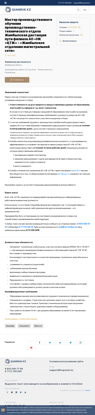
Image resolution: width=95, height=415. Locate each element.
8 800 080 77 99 (14, 368)
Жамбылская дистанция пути (18, 62)
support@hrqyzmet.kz (82, 3)
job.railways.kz (64, 174)
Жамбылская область (13, 65)
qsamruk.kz (76, 170)
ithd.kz (87, 390)
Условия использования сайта (66, 361)
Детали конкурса (68, 41)
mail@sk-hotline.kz (68, 227)
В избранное (18, 80)
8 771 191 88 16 (25, 227)
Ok (3, 410)
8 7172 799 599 (65, 3)
